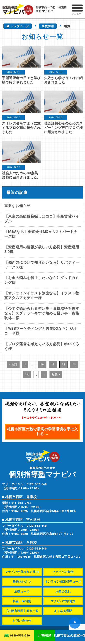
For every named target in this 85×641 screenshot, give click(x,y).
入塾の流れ (63, 591)
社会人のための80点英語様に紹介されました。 (21, 175)
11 (53, 364)
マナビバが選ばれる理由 (22, 571)
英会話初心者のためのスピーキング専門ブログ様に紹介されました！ (63, 127)
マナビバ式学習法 (63, 601)
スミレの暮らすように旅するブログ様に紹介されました (21, 127)
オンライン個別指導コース (63, 581)
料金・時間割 (22, 601)
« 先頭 (13, 364)
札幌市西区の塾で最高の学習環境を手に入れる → (42, 431)
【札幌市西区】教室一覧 (22, 611)
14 (27, 374)
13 (74, 364)
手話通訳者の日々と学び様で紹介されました (21, 80)
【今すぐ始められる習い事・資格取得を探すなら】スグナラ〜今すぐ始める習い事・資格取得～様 (41, 313)
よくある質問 (63, 611)
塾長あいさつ (22, 581)
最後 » (56, 374)
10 (42, 364)
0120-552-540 (20, 635)
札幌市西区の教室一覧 (70, 635)
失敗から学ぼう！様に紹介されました (63, 80)
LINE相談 (44, 635)
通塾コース (22, 591)
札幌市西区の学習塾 (42, 472)
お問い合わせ (22, 620)
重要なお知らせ (17, 206)
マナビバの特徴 (63, 571)
